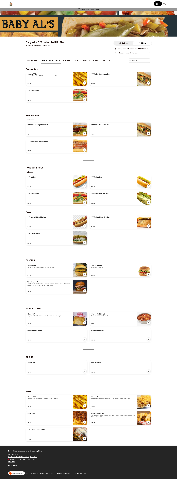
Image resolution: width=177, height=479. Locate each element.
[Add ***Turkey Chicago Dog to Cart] (148, 202)
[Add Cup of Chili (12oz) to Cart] (148, 322)
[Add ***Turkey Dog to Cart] (148, 186)
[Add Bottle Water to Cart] (148, 371)
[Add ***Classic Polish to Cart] (84, 242)
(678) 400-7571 (13, 454)
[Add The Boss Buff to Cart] (84, 290)
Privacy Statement (46, 473)
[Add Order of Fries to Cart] (84, 83)
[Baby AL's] (10, 3)
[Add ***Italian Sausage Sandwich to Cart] (84, 133)
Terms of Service (32, 473)
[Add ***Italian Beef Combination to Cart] (84, 150)
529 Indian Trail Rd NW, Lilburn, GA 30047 (22, 457)
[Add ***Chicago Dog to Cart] (84, 99)
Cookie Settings (80, 473)
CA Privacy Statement (64, 473)
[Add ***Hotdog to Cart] (84, 186)
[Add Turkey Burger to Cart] (148, 274)
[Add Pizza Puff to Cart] (84, 322)
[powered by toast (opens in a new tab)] (16, 473)
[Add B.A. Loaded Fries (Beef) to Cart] (84, 438)
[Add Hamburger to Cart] (84, 274)
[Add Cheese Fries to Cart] (148, 405)
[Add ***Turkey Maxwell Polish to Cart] (148, 226)
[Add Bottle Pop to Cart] (84, 371)
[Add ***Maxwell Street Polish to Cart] (84, 226)
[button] (33, 60)
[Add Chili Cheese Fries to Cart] (148, 422)
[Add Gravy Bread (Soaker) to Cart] (84, 339)
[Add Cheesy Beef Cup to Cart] (148, 339)
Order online (12, 465)
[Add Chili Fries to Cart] (84, 422)
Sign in (165, 4)
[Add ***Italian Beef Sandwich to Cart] (148, 83)
